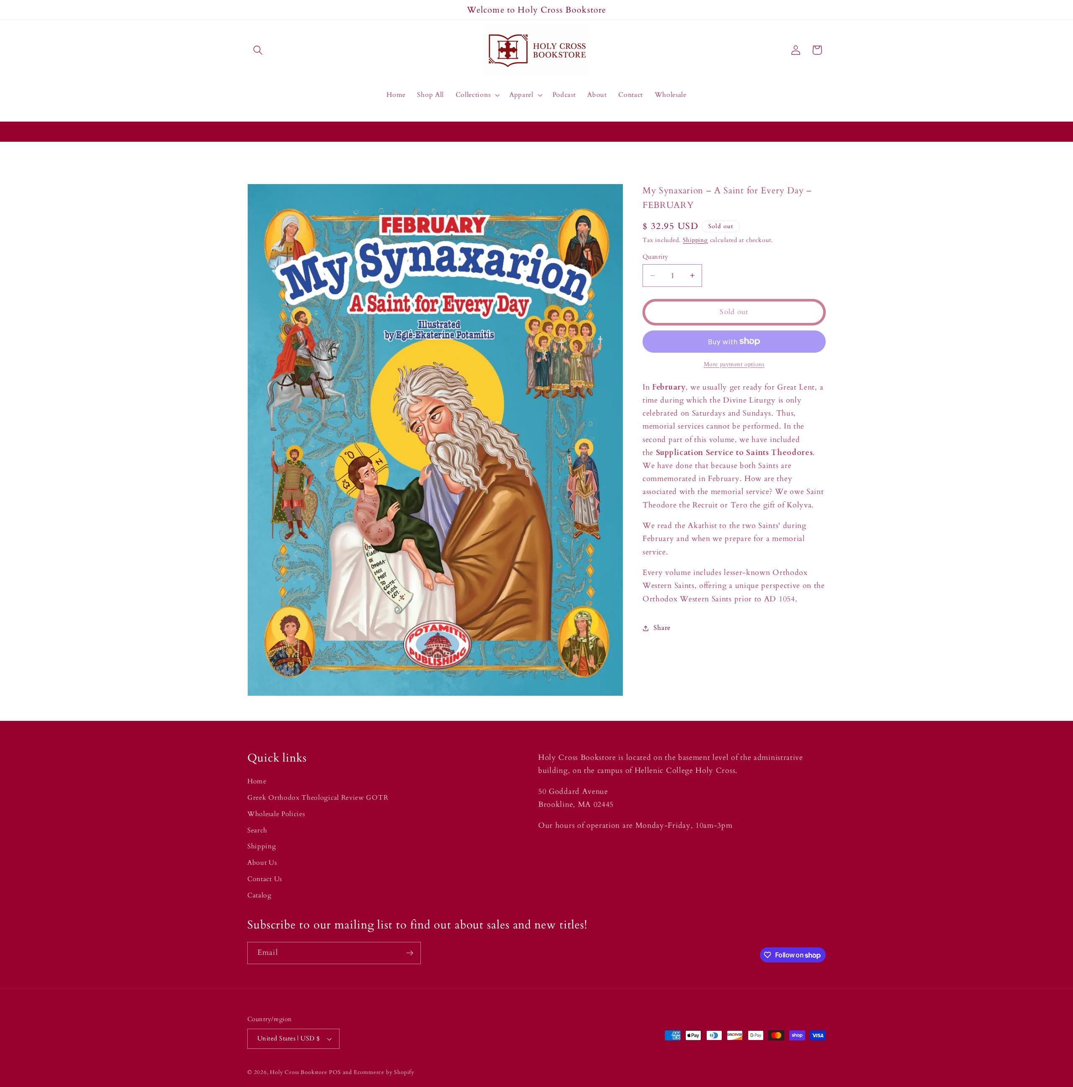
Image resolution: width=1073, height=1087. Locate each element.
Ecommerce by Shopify (384, 1072)
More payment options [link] (734, 364)
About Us (262, 862)
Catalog (259, 895)
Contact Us (264, 879)
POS (335, 1072)
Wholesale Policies (276, 814)
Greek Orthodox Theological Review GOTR (317, 797)
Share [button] (661, 627)
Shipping (695, 240)
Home (257, 781)
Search (257, 830)
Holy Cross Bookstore (298, 1072)
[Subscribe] (409, 953)
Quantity (656, 256)
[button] (258, 50)
